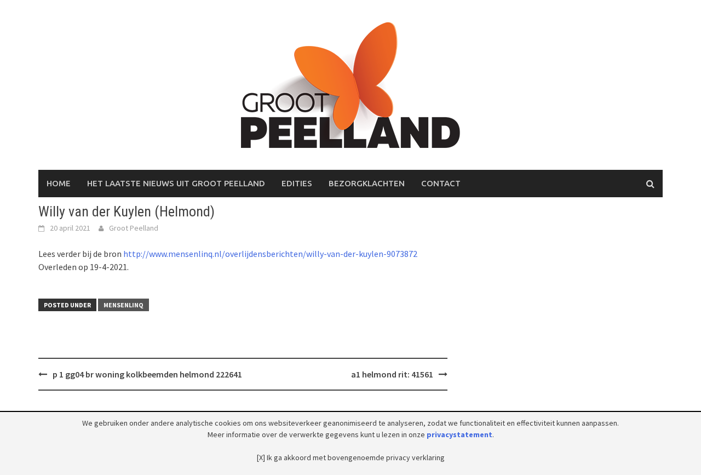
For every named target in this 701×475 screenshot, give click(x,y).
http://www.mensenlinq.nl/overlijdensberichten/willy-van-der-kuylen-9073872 (270, 253)
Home (59, 183)
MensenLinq (123, 305)
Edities (296, 183)
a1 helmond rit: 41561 (392, 374)
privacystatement (459, 434)
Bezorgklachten (367, 183)
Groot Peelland (133, 228)
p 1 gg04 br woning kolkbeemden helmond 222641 (147, 374)
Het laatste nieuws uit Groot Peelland (176, 183)
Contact (441, 183)
